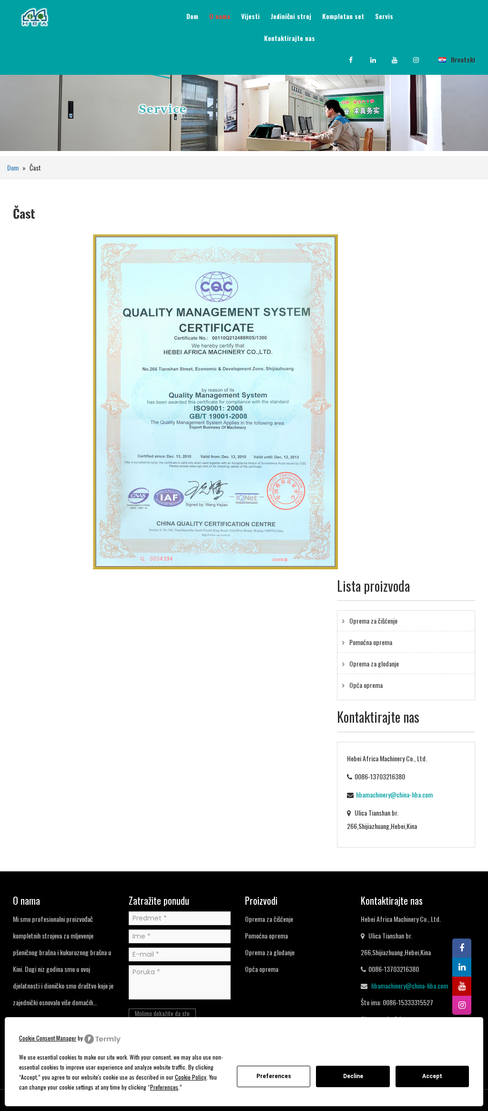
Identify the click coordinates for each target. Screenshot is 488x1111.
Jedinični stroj (291, 16)
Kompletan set (343, 16)
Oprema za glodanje (374, 663)
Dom (192, 16)
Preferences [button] (164, 1087)
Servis (384, 16)
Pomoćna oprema (370, 642)
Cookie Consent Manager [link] (47, 1038)
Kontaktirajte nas (289, 38)
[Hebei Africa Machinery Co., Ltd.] (34, 16)
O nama (219, 16)
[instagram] (422, 60)
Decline (353, 1076)
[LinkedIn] (379, 60)
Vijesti (250, 16)
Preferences (273, 1076)
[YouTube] (401, 60)
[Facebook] (358, 60)
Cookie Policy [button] (190, 1077)
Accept (432, 1076)
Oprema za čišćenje (373, 621)
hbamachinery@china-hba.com (394, 794)
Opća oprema (366, 685)
